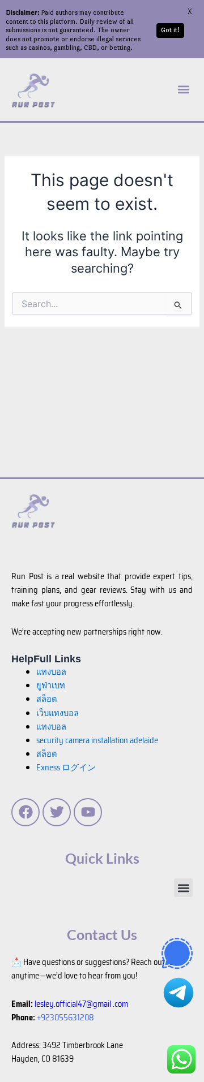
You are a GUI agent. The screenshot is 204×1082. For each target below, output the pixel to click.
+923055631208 (65, 1017)
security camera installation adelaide (97, 740)
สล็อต (46, 753)
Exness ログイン (66, 767)
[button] (183, 89)
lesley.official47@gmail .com (81, 1003)
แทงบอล (51, 671)
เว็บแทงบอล (57, 712)
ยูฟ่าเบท (50, 685)
